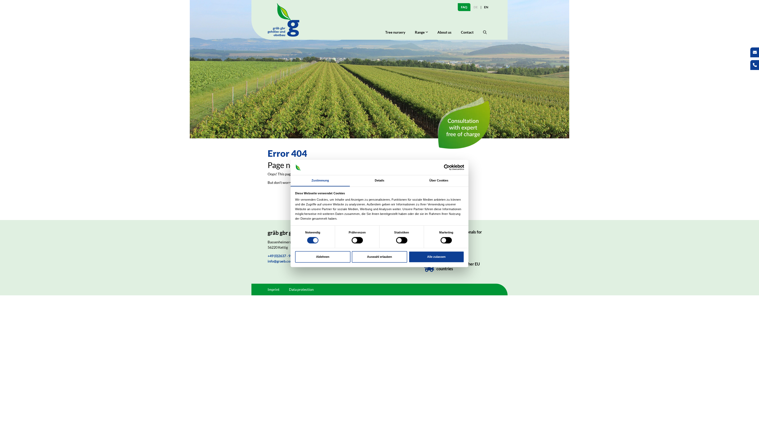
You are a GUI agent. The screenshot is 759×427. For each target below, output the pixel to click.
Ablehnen (322, 256)
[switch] (357, 240)
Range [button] (420, 32)
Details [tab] (379, 180)
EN (486, 7)
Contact (467, 32)
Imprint (273, 289)
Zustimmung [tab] (320, 180)
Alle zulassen (436, 256)
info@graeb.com (280, 261)
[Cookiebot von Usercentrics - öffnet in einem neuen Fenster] (447, 167)
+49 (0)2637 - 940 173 (284, 256)
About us (444, 32)
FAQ (464, 7)
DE (476, 7)
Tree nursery (395, 32)
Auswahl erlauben (379, 256)
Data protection (301, 289)
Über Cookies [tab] (438, 180)
